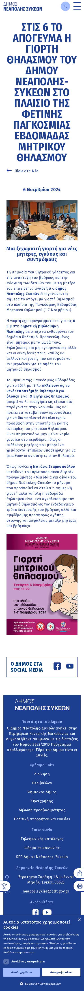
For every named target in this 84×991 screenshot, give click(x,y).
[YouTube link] (69, 666)
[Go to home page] (22, 6)
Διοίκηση (42, 774)
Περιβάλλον (42, 783)
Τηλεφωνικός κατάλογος (42, 839)
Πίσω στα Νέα (27, 171)
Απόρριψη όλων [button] (61, 972)
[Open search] (65, 6)
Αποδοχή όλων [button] (21, 972)
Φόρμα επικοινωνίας (42, 848)
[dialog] (42, 953)
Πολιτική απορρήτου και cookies (42, 819)
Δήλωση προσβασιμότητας (42, 810)
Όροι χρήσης (42, 801)
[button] (42, 983)
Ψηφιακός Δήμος (42, 792)
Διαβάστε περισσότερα (18, 952)
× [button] (79, 920)
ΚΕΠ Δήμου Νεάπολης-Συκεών (42, 857)
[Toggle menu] (77, 6)
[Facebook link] (57, 667)
